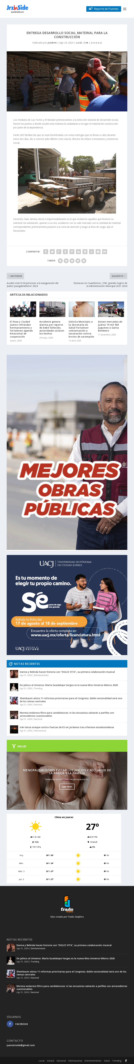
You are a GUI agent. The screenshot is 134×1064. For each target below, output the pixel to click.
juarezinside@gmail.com (21, 1045)
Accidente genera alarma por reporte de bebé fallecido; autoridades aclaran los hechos (51, 327)
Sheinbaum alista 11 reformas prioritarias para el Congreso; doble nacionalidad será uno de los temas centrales (71, 700)
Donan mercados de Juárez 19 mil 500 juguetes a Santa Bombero (110, 326)
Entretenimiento (41, 675)
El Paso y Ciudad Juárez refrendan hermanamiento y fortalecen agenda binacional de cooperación (21, 329)
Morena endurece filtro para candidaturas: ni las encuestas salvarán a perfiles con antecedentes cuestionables (67, 714)
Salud (107, 1060)
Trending (38, 688)
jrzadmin (52, 42)
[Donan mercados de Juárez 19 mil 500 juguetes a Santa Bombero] (111, 309)
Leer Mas (67, 786)
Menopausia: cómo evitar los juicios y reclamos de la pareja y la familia (67, 771)
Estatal (50, 1060)
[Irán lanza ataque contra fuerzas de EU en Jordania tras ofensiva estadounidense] (14, 729)
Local (79, 42)
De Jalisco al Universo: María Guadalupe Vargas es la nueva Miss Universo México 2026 (69, 685)
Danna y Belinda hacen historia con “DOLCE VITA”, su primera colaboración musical (67, 671)
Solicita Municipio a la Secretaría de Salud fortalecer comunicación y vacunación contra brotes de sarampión (81, 329)
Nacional (38, 704)
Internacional (40, 730)
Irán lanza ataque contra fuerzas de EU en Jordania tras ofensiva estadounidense (67, 727)
